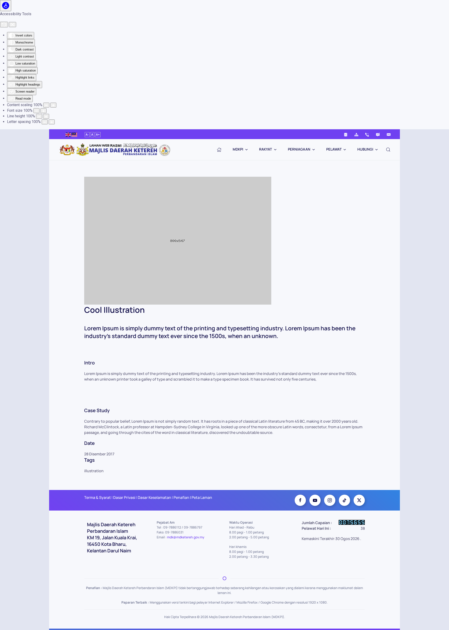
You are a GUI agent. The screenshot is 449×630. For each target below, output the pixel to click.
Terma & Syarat (97, 497)
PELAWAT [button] (334, 149)
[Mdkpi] (300, 500)
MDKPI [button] (238, 149)
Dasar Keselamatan (154, 497)
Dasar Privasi (124, 497)
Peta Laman (201, 497)
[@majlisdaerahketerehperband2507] (315, 500)
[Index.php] (219, 149)
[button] (388, 149)
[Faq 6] (389, 134)
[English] (68, 134)
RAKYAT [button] (265, 149)
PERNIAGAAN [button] (299, 149)
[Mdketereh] (329, 500)
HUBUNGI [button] (365, 149)
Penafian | (182, 497)
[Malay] (75, 134)
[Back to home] (116, 149)
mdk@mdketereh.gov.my (185, 537)
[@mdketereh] (344, 500)
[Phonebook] (346, 134)
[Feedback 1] (378, 134)
